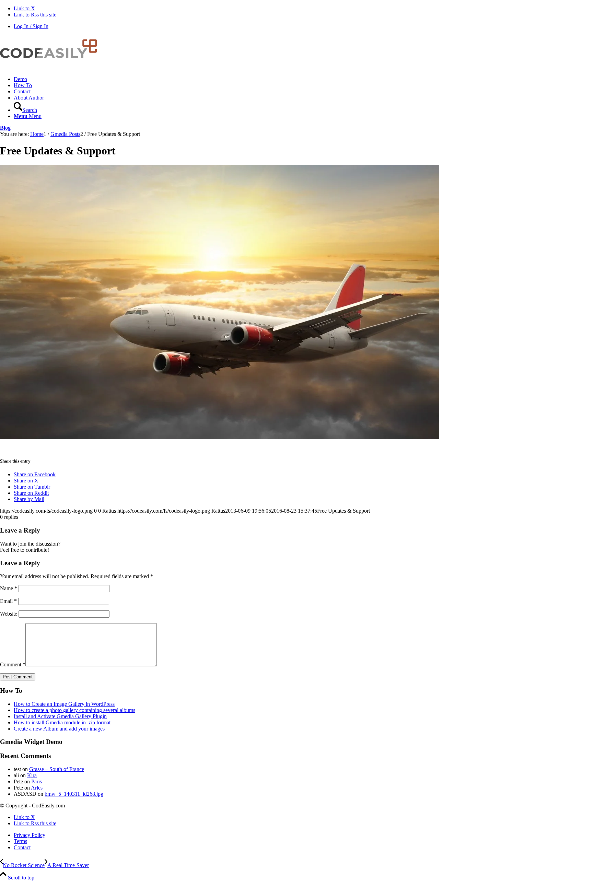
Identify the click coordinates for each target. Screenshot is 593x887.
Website (8, 614)
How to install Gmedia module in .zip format (62, 722)
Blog (5, 128)
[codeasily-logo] (51, 67)
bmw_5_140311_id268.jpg (74, 794)
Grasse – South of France (56, 769)
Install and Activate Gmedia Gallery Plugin (60, 716)
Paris (36, 781)
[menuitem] (303, 79)
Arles (37, 788)
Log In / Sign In (31, 26)
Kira (32, 775)
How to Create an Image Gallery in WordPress (64, 704)
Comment (12, 664)
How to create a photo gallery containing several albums (74, 710)
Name (8, 588)
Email (8, 601)
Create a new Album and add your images (59, 729)
